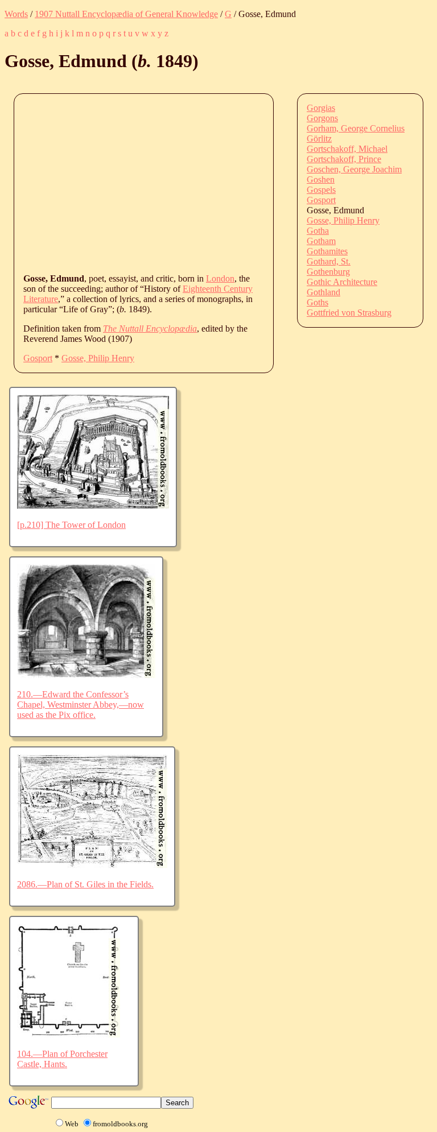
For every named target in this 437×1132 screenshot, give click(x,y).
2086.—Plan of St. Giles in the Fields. (85, 884)
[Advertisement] (230, 182)
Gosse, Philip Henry (97, 358)
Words (16, 14)
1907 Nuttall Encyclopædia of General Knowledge (126, 14)
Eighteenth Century (218, 289)
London (220, 278)
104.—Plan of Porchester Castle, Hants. (62, 1059)
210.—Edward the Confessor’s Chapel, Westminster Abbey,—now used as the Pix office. (80, 704)
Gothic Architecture (342, 282)
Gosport (37, 358)
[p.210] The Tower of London (71, 525)
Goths (317, 302)
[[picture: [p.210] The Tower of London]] (93, 505)
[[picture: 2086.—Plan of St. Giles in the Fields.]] (92, 865)
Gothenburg (328, 271)
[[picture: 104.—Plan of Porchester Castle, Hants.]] (68, 1034)
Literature (40, 299)
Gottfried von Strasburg (349, 312)
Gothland (323, 292)
